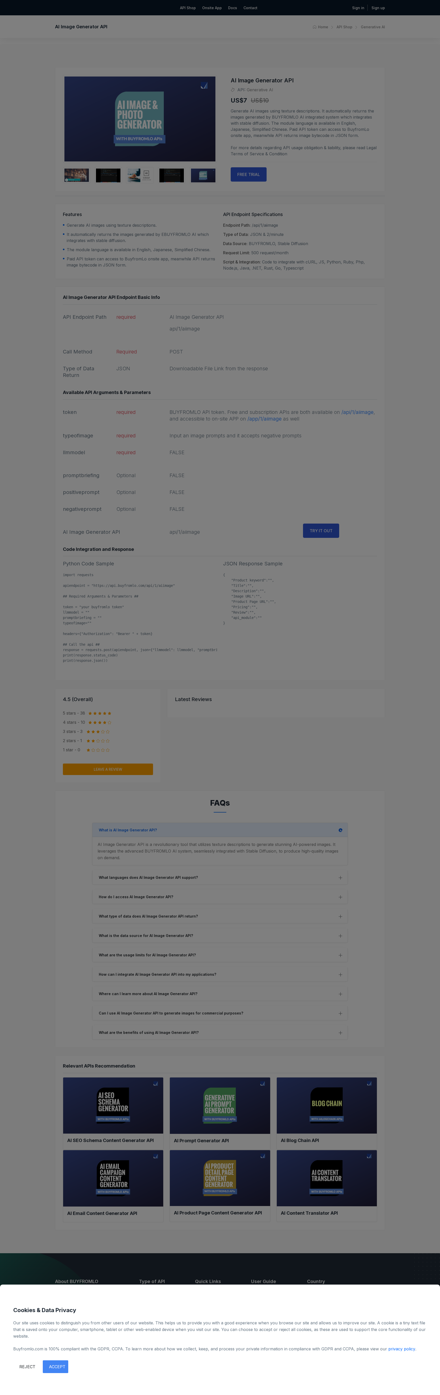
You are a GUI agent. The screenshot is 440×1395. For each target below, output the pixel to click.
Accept (57, 1366)
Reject (27, 1366)
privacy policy (401, 1348)
